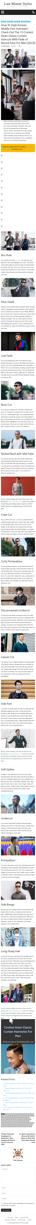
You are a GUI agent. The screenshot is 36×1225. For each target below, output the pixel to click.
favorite (4, 1119)
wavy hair (24, 1126)
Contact (30, 1220)
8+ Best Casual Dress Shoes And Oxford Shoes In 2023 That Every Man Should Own (27, 1138)
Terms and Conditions (10, 1220)
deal (7, 1117)
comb (31, 1114)
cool (11, 1115)
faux (28, 1117)
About (16, 1217)
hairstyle (17, 1119)
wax (30, 1126)
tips (9, 1126)
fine (9, 1119)
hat (30, 1119)
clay (23, 1114)
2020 (10, 1114)
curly (25, 1115)
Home (2, 16)
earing (11, 1117)
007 (6, 1114)
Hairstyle (10, 21)
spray (7, 1124)
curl (21, 1115)
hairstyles (18, 260)
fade (24, 1117)
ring (12, 1123)
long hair (8, 1121)
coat (27, 1114)
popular (4, 1123)
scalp (22, 1123)
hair (12, 1119)
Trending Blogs (26, 21)
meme (14, 1121)
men (18, 1121)
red (9, 1123)
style (21, 1124)
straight (16, 1124)
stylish (26, 1124)
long (3, 1121)
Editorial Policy (24, 1217)
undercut (18, 1126)
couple (16, 1115)
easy (16, 1117)
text (31, 1124)
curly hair (31, 1115)
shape (27, 1123)
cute (3, 1117)
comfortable (5, 1115)
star (11, 1124)
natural (26, 1121)
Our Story (10, 1217)
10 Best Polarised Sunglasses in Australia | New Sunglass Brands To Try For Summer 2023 (8, 1139)
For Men (8, 16)
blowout (15, 1114)
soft (3, 1124)
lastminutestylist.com (14, 501)
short (31, 1123)
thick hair (4, 1126)
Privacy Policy (21, 1220)
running (17, 1123)
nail (22, 1121)
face (20, 1117)
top (13, 1126)
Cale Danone (6, 46)
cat (20, 1114)
